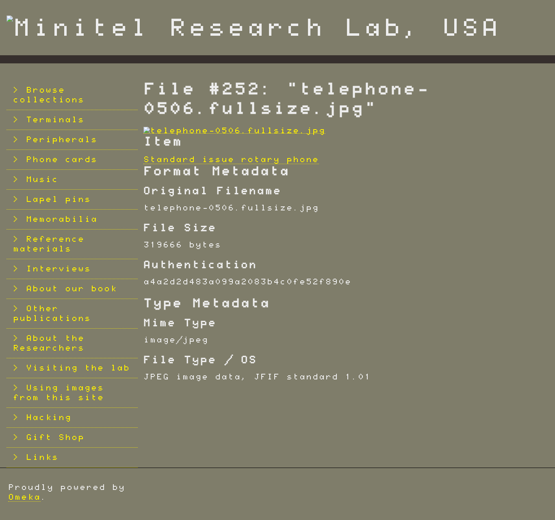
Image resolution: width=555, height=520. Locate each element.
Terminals (55, 120)
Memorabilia (62, 219)
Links (42, 457)
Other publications (52, 314)
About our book (71, 289)
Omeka (24, 497)
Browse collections (49, 95)
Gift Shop (55, 437)
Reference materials (49, 244)
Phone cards (62, 160)
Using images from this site (58, 393)
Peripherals (62, 140)
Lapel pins (58, 199)
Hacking (49, 418)
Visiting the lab (78, 368)
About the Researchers (49, 343)
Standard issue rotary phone (231, 160)
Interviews (58, 269)
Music (42, 180)
